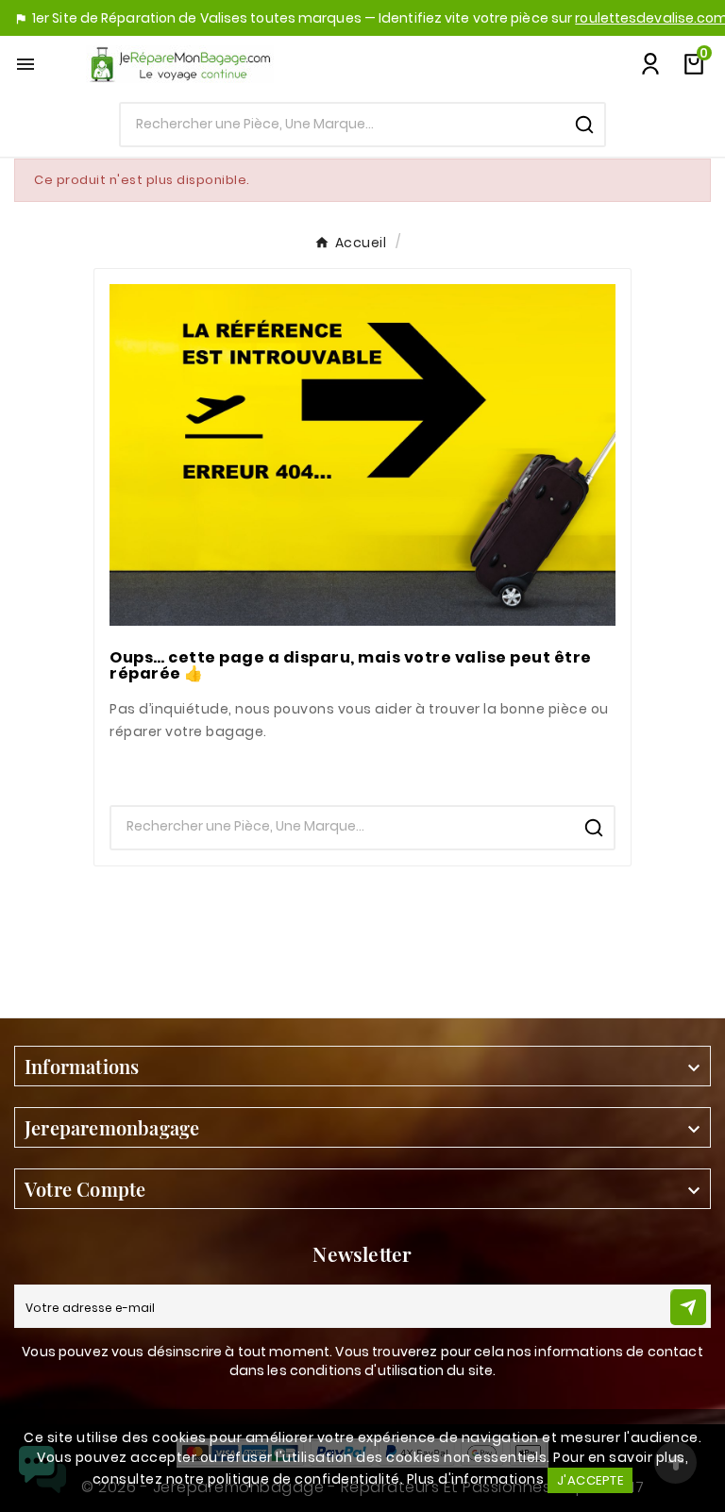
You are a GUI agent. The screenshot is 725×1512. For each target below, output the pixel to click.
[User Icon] (650, 64)
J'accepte (590, 1480)
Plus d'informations (476, 1479)
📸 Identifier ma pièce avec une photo (363, 769)
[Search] (584, 124)
